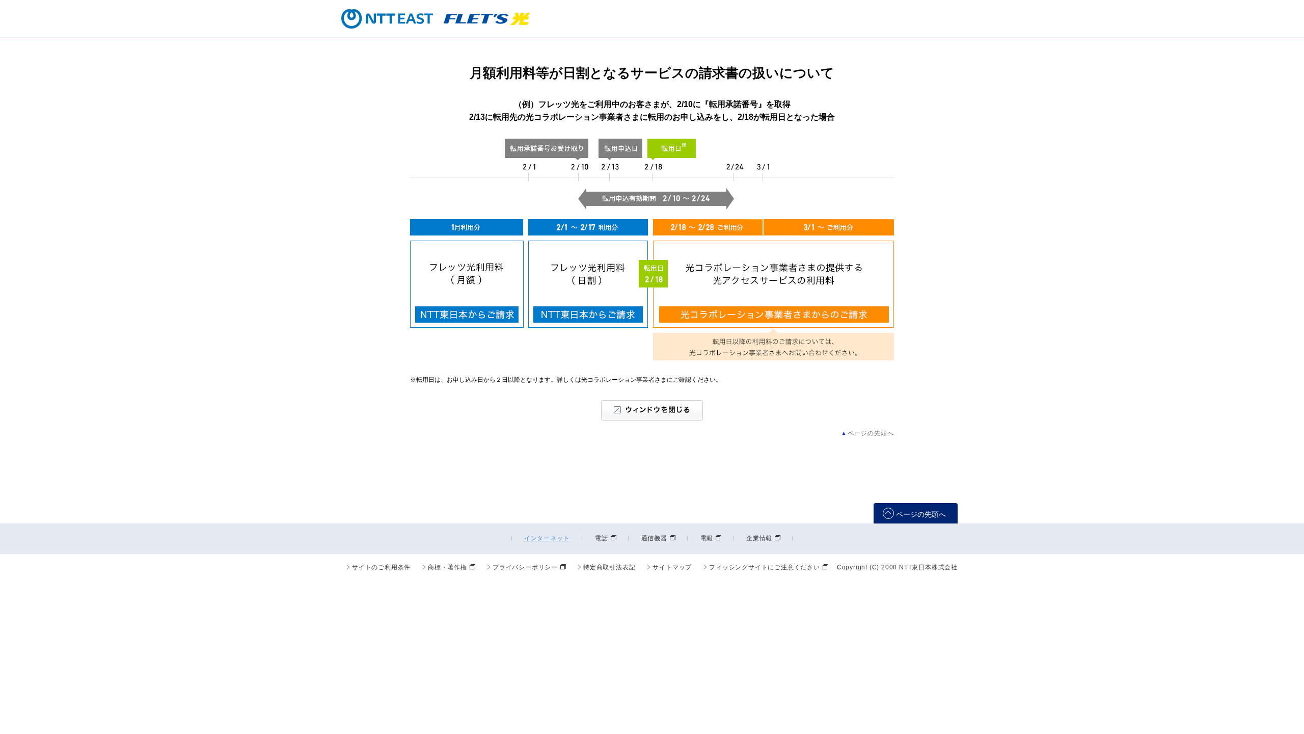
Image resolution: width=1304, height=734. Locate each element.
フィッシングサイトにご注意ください (764, 567)
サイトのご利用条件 (381, 567)
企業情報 (759, 538)
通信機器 (654, 538)
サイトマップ (672, 567)
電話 (601, 538)
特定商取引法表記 (609, 567)
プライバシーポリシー (525, 567)
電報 (707, 538)
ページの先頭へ (871, 433)
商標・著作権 (447, 567)
